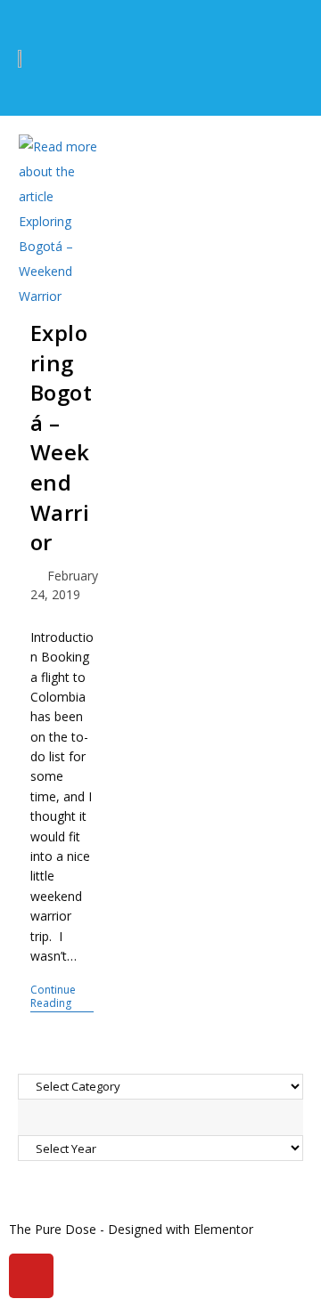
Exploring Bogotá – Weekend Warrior (61, 437)
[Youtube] (31, 1276)
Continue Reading (62, 997)
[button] (280, 58)
